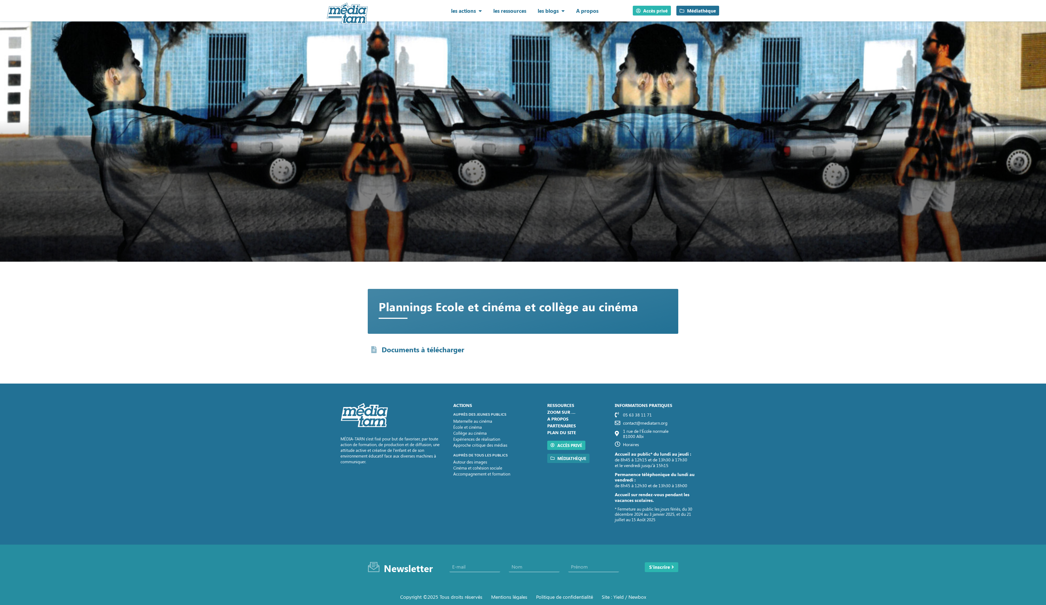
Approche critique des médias (480, 445)
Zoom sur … (561, 412)
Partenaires (561, 425)
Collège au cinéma (470, 433)
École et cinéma (467, 427)
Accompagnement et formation (481, 473)
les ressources (509, 10)
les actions (463, 10)
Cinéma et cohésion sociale (477, 467)
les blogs (548, 10)
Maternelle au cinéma (472, 421)
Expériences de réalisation (476, 439)
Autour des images (470, 461)
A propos (587, 10)
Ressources (560, 405)
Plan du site (561, 432)
